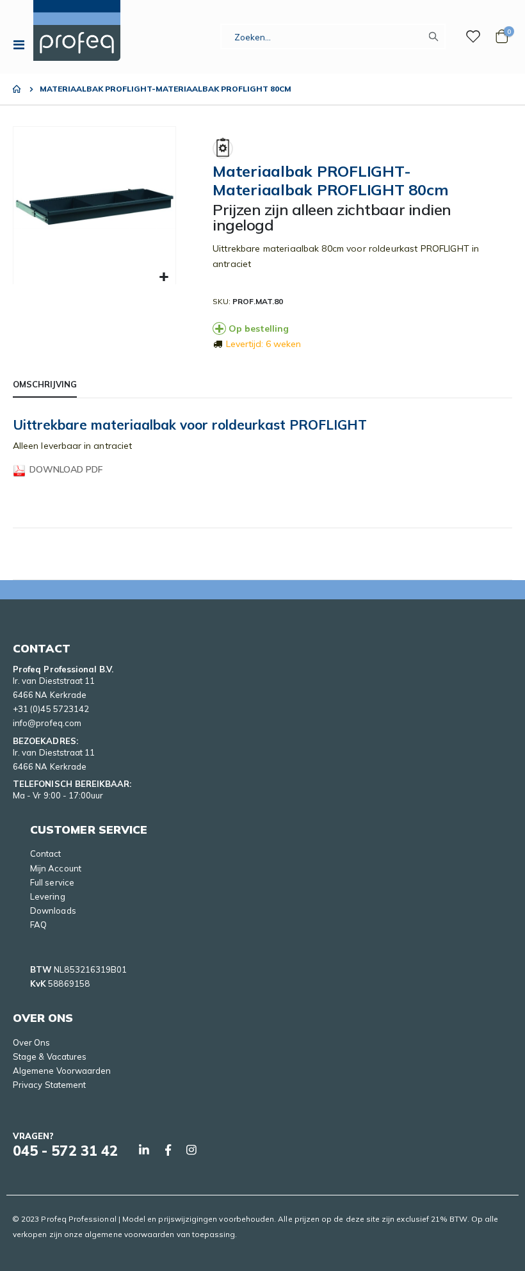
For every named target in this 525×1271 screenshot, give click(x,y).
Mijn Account (55, 868)
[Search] (436, 36)
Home (17, 89)
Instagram (191, 1150)
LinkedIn (144, 1150)
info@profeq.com (47, 723)
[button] (164, 277)
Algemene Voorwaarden (62, 1070)
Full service (52, 882)
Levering (47, 896)
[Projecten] (473, 36)
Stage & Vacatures (49, 1056)
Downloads (53, 910)
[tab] (45, 385)
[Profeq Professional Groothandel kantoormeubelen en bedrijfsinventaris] (76, 30)
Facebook (167, 1150)
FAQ (38, 924)
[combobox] (333, 36)
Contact (45, 853)
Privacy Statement (49, 1085)
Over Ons (32, 1042)
